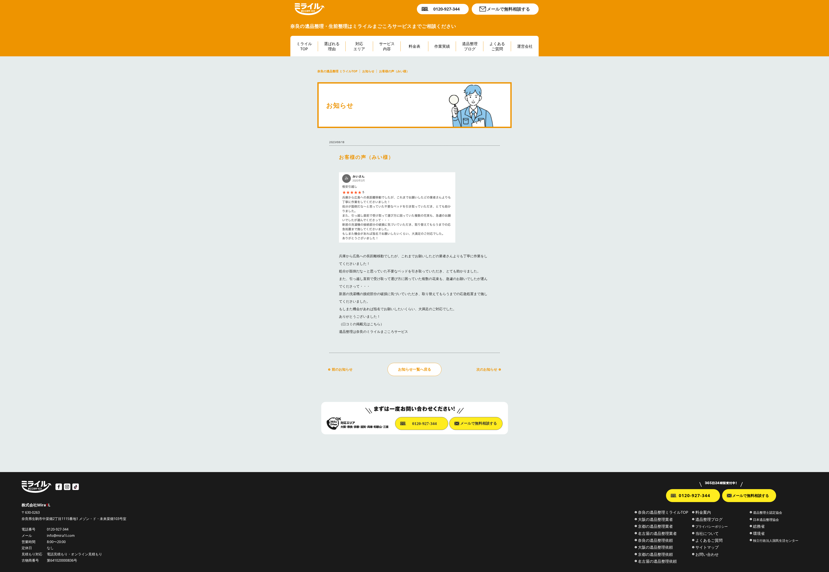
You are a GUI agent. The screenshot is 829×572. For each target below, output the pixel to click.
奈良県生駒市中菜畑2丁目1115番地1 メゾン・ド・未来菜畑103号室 (74, 518)
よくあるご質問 (497, 46)
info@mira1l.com (61, 535)
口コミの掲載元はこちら (361, 324)
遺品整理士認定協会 (767, 512)
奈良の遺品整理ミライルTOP (663, 512)
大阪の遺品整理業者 (655, 519)
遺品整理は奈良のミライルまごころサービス (373, 331)
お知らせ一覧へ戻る (414, 369)
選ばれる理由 (332, 46)
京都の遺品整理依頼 (655, 554)
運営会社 (525, 46)
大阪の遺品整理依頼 (655, 547)
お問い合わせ (707, 554)
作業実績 (442, 46)
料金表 (414, 46)
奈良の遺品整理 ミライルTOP (337, 71)
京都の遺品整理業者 (655, 526)
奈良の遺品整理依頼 (655, 540)
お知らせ (368, 71)
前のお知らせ (342, 369)
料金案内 (703, 512)
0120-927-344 (446, 9)
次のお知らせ (486, 369)
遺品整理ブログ (470, 46)
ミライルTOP (304, 46)
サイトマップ (707, 547)
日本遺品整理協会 (766, 519)
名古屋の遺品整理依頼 (657, 561)
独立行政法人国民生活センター (775, 540)
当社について (707, 533)
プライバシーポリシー (711, 526)
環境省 (759, 533)
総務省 (759, 526)
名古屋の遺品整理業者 (657, 533)
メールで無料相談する (508, 9)
